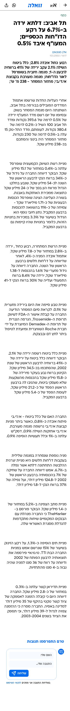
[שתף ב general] (6, 5)
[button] (53, 5)
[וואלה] (35, 5)
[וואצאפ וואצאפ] (14, 5)
